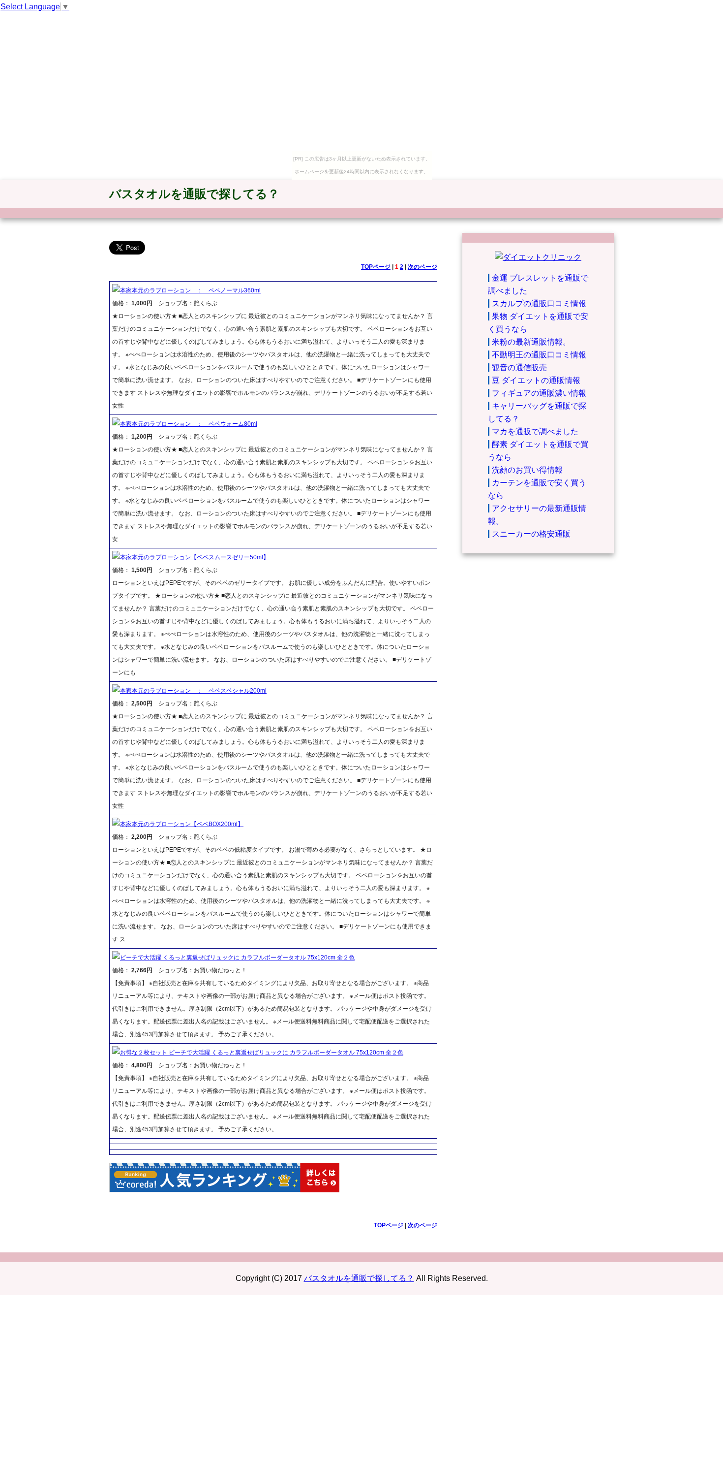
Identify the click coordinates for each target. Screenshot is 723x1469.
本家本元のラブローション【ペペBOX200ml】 (181, 824)
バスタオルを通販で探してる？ (194, 193)
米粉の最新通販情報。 (531, 342)
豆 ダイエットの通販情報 (536, 380)
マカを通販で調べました (535, 431)
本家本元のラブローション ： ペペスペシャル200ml (193, 690)
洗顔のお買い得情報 (527, 470)
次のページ (422, 266)
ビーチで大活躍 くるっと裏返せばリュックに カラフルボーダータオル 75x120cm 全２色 (237, 957)
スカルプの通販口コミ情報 (539, 303)
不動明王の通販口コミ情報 (539, 355)
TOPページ (376, 266)
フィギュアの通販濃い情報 (539, 393)
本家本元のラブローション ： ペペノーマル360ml (190, 290)
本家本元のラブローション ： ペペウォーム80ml (188, 423)
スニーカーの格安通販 (531, 534)
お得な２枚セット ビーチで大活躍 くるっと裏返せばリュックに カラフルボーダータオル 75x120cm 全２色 (261, 1052)
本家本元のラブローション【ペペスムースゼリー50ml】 (194, 557)
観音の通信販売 (519, 367)
